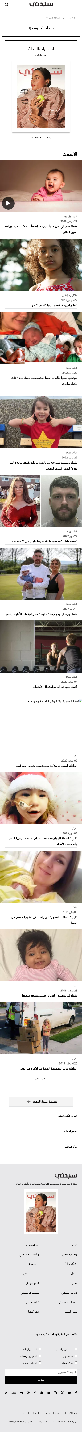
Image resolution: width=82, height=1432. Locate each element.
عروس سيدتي (69, 1293)
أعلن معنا (36, 1413)
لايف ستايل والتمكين (63, 1350)
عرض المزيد (39, 1078)
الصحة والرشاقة (30, 1350)
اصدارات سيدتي (68, 1302)
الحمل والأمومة (30, 1363)
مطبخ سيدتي (69, 1254)
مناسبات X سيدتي (29, 1254)
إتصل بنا (26, 1413)
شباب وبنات (71, 368)
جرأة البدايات (71, 1147)
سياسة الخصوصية (52, 1413)
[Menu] (75, 4)
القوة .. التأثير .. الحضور (67, 1116)
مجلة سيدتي (32, 1245)
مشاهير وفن (67, 1356)
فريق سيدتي (32, 1283)
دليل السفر (71, 1312)
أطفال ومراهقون (69, 295)
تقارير (74, 1283)
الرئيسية (71, 18)
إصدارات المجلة (41, 49)
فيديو (73, 1245)
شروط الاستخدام (70, 1413)
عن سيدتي (33, 1264)
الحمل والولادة (70, 216)
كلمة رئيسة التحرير (45, 1102)
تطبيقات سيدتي (30, 1293)
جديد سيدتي (31, 1273)
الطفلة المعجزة (53, 18)
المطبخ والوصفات (28, 1356)
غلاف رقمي (32, 1302)
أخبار (74, 756)
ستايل (74, 1273)
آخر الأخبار (33, 1312)
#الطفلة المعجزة (41, 28)
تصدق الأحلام (70, 1132)
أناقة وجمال (67, 1363)
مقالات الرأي (70, 1264)
